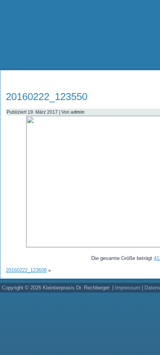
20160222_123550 (46, 96)
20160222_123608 (26, 270)
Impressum (127, 288)
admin (77, 112)
